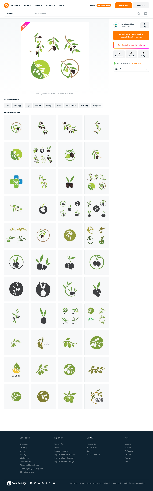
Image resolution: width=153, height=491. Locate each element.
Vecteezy (23, 447)
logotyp (17, 105)
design (49, 105)
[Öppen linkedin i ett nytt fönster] (39, 483)
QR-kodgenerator (27, 472)
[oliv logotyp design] (96, 315)
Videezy (23, 451)
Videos (37, 5)
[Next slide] (105, 105)
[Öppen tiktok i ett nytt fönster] (46, 483)
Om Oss (90, 451)
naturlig (84, 105)
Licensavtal (58, 444)
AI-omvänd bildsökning (29, 465)
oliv (7, 105)
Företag (23, 454)
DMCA (56, 447)
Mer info (118, 69)
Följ (144, 27)
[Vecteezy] (6, 5)
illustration (71, 105)
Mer (60, 5)
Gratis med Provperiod (131, 35)
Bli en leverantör (93, 454)
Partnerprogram (61, 451)
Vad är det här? (136, 63)
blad (59, 105)
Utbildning (24, 458)
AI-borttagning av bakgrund (31, 468)
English (128, 444)
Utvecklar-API (25, 461)
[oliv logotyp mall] (16, 235)
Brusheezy (24, 444)
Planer (93, 5)
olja (28, 105)
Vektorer (14, 5)
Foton (26, 5)
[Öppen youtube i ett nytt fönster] (54, 483)
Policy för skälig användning (134, 483)
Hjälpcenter (91, 444)
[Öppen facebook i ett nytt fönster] (31, 483)
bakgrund (97, 105)
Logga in (141, 5)
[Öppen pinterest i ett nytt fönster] (43, 483)
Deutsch (128, 454)
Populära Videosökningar (64, 461)
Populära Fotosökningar (64, 458)
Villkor (106, 483)
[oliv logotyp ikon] (43, 342)
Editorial (49, 5)
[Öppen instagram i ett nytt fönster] (35, 483)
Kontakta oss (92, 447)
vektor (38, 105)
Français (128, 458)
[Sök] (138, 13)
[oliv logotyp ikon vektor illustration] (16, 127)
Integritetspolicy (116, 483)
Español (128, 447)
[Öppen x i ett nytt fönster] (50, 483)
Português (129, 451)
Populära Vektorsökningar (64, 454)
